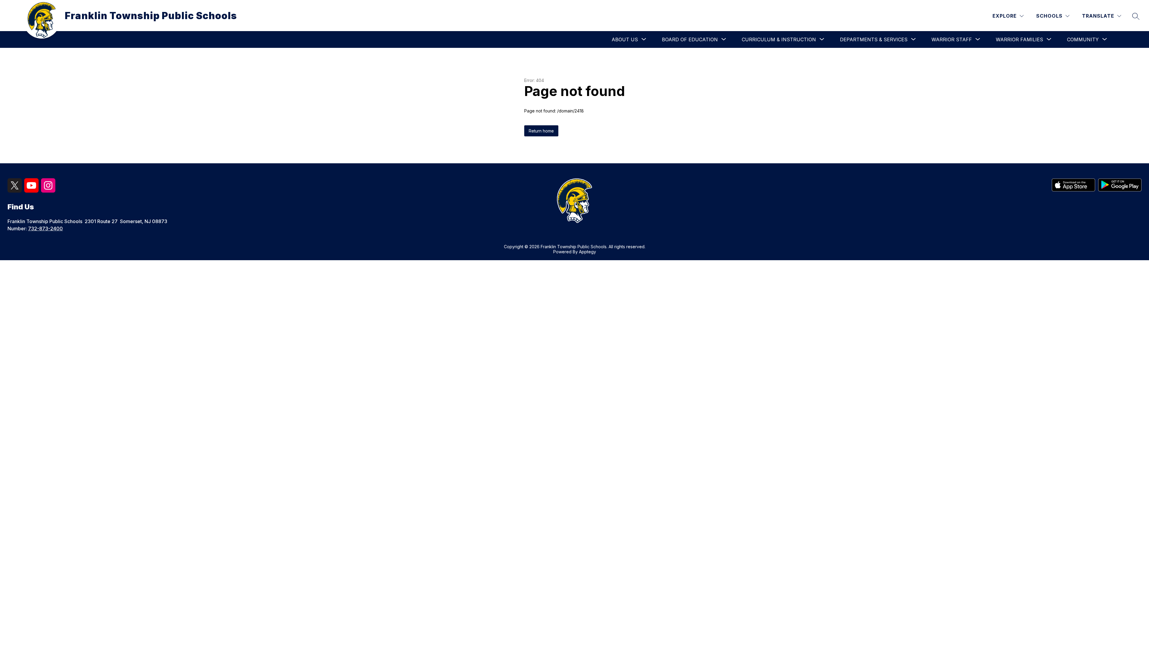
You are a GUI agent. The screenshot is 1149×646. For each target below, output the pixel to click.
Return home (541, 130)
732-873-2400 (45, 228)
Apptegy (587, 251)
